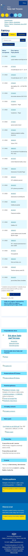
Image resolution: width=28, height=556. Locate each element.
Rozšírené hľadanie (8, 44)
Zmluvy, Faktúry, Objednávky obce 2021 (16, 24)
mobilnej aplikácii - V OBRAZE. (13, 394)
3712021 (13, 122)
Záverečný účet (14, 343)
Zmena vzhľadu (6, 547)
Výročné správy (14, 345)
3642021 (13, 185)
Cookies (21, 549)
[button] (20, 15)
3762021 (13, 75)
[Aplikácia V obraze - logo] (10, 390)
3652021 (13, 177)
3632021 (13, 193)
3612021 (13, 210)
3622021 (13, 202)
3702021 (13, 130)
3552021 (13, 267)
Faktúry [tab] (12, 34)
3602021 (13, 222)
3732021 (13, 101)
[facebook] (15, 15)
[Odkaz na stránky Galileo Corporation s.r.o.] (14, 534)
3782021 (13, 56)
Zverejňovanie (8, 20)
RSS (23, 547)
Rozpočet (14, 341)
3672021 (13, 158)
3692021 (13, 140)
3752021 (13, 83)
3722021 (13, 109)
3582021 (13, 240)
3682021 (13, 148)
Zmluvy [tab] (5, 34)
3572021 (13, 250)
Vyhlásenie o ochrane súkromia (13, 551)
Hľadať (23, 40)
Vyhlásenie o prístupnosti (11, 549)
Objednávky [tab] (21, 34)
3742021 (13, 93)
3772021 (13, 66)
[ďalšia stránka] (16, 294)
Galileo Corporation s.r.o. (16, 542)
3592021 (13, 230)
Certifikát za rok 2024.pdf (11, 426)
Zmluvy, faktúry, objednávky (12, 22)
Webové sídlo (14, 552)
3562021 (13, 259)
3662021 (13, 169)
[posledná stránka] (19, 294)
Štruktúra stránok (16, 547)
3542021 (13, 277)
